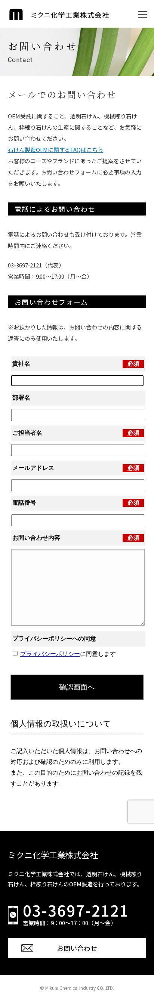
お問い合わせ (77, 948)
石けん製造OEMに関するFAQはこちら (56, 150)
